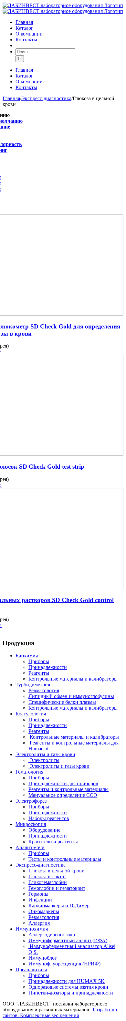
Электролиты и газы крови (45, 754)
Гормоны (38, 894)
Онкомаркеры (43, 911)
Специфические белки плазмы (62, 702)
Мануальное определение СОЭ (62, 795)
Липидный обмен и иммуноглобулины (71, 696)
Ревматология (43, 690)
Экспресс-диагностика (41, 865)
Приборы (38, 661)
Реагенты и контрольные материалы (68, 789)
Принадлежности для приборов (63, 783)
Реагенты (38, 673)
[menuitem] (69, 22)
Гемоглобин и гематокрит (56, 888)
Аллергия (39, 923)
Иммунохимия (32, 929)
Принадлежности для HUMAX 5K (66, 981)
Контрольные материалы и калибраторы (73, 679)
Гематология (29, 772)
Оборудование (44, 830)
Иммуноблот (42, 958)
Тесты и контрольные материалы (64, 859)
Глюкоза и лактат (47, 876)
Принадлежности (47, 667)
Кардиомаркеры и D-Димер (58, 905)
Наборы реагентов (48, 818)
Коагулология (31, 713)
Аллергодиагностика (51, 934)
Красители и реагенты (53, 841)
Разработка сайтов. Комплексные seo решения (60, 1012)
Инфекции (40, 899)
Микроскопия (31, 824)
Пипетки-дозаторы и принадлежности (70, 992)
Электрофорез (31, 801)
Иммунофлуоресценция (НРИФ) (64, 963)
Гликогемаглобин (47, 882)
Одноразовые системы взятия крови (68, 987)
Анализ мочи (30, 847)
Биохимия (27, 655)
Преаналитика (31, 969)
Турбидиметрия (33, 684)
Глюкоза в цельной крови (56, 870)
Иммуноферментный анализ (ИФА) (67, 940)
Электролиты (43, 760)
